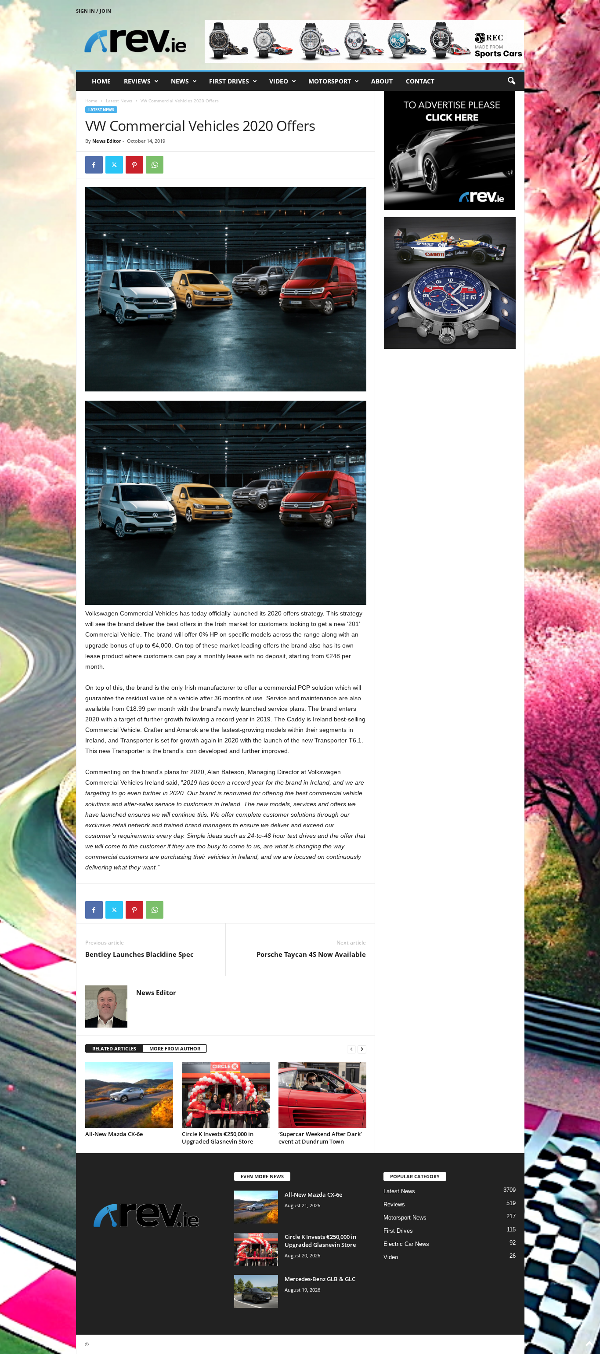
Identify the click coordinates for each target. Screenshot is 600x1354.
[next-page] (362, 1049)
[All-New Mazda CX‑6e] (129, 1095)
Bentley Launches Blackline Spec (139, 954)
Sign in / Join (93, 10)
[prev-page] (351, 1049)
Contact (420, 81)
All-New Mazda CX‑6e (114, 1134)
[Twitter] (114, 165)
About (382, 81)
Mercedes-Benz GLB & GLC (320, 1279)
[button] (511, 81)
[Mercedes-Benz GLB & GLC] (256, 1291)
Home (101, 81)
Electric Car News (406, 1244)
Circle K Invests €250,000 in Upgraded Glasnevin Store (217, 1137)
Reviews (137, 81)
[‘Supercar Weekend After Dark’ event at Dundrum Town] (322, 1095)
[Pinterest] (134, 165)
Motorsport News (405, 1217)
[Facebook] (94, 165)
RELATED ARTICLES (114, 1048)
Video (278, 81)
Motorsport (329, 81)
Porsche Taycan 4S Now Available (311, 954)
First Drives (229, 81)
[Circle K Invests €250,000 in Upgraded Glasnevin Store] (226, 1095)
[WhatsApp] (154, 165)
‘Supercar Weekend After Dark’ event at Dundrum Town (320, 1137)
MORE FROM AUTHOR (174, 1048)
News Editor (106, 141)
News (180, 81)
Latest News (119, 101)
